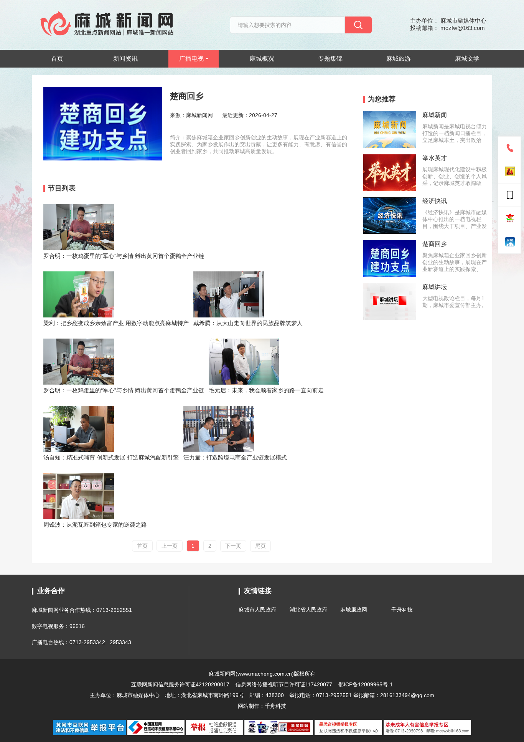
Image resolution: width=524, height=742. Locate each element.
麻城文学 (467, 58)
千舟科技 (402, 609)
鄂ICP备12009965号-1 (365, 684)
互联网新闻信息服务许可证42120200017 (181, 684)
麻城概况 (262, 58)
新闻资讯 (125, 58)
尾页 (260, 546)
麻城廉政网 (353, 609)
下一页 (233, 546)
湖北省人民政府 (308, 609)
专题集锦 (330, 58)
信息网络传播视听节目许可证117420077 (284, 684)
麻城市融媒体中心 (138, 695)
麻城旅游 (398, 58)
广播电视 (191, 58)
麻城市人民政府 (257, 609)
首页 (57, 58)
